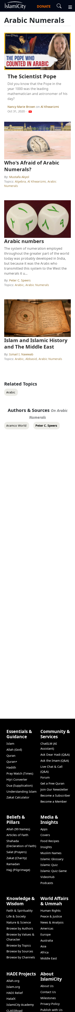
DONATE (44, 6)
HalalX (10, 999)
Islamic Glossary (51, 859)
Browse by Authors (19, 928)
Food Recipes (49, 841)
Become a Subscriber (55, 795)
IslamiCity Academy (20, 1005)
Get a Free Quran (52, 783)
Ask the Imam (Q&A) (54, 761)
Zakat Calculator (17, 797)
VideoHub (47, 877)
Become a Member (53, 801)
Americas (46, 928)
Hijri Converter (16, 779)
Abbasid (31, 359)
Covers (45, 835)
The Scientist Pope (32, 76)
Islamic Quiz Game (53, 871)
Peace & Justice (51, 916)
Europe (45, 934)
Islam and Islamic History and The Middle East (36, 343)
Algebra (20, 181)
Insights (46, 847)
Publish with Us (51, 1010)
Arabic (19, 285)
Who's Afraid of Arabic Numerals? (31, 165)
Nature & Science (18, 922)
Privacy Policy (50, 1004)
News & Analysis (52, 922)
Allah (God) (14, 750)
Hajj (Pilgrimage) (18, 870)
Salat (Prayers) (16, 852)
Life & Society (16, 916)
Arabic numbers (24, 241)
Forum (45, 777)
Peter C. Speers (20, 280)
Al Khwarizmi (50, 107)
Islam (10, 743)
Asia (43, 946)
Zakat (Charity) (16, 858)
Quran (10, 756)
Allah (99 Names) (18, 829)
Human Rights (50, 911)
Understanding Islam (21, 791)
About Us (47, 986)
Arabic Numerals (37, 285)
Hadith (11, 767)
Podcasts (46, 883)
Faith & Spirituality (19, 911)
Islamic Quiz (49, 865)
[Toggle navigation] (68, 6)
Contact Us (48, 992)
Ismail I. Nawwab (21, 354)
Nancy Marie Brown (22, 107)
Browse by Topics (18, 945)
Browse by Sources (19, 951)
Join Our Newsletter (54, 789)
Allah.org (12, 981)
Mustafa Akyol (19, 177)
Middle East (48, 958)
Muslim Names (50, 853)
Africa (44, 952)
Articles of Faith (17, 835)
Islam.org (13, 987)
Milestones (48, 998)
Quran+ (11, 762)
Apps (44, 829)
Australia (46, 940)
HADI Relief (14, 993)
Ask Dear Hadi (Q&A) (55, 755)
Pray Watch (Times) (19, 773)
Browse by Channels (20, 957)
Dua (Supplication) (19, 785)
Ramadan (13, 864)
